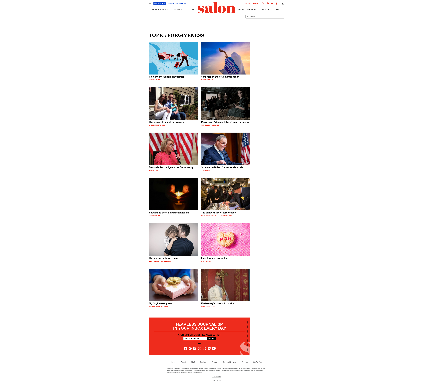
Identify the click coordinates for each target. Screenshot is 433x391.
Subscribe (159, 3)
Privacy (215, 362)
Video (278, 10)
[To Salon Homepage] (216, 7)
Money (265, 10)
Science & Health (247, 10)
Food (192, 10)
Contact (203, 362)
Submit (211, 338)
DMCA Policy (217, 380)
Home (173, 362)
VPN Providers (216, 377)
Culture (178, 10)
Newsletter (251, 3)
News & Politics (160, 10)
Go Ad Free (257, 362)
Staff (193, 362)
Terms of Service (229, 362)
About (183, 362)
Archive (245, 362)
